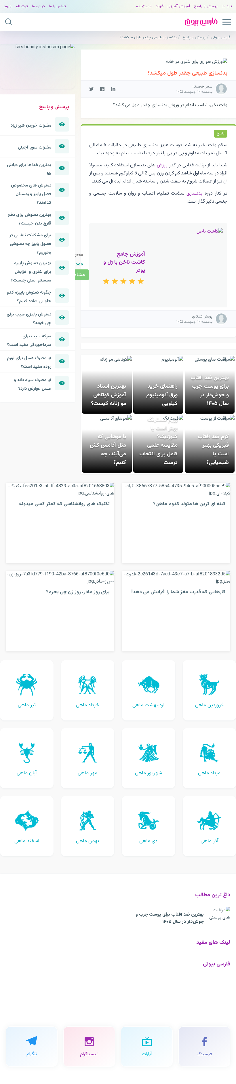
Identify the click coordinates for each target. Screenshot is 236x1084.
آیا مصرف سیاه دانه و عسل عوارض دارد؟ (32, 384)
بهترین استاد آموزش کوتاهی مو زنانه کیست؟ (108, 395)
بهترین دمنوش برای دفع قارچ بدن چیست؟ (29, 219)
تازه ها (227, 6)
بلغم (139, 6)
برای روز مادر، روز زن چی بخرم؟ (78, 592)
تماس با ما (57, 6)
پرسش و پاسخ (206, 6)
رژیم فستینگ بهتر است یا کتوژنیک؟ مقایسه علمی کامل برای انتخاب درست (158, 441)
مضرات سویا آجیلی (34, 147)
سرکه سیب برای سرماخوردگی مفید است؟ (29, 340)
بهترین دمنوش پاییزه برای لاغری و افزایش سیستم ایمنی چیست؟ (31, 272)
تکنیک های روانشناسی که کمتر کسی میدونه (64, 504)
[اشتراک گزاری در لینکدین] (113, 89)
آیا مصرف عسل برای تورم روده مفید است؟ (29, 362)
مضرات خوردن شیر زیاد (31, 125)
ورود (8, 6)
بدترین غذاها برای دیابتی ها (29, 169)
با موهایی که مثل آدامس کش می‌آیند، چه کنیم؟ (108, 449)
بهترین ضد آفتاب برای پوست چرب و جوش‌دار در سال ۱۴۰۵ (210, 390)
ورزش (162, 165)
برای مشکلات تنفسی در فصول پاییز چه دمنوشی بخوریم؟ (30, 244)
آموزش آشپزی (179, 6)
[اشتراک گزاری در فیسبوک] (102, 89)
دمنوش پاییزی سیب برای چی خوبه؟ (29, 318)
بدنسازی (194, 193)
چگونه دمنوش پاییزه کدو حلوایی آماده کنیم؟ (29, 297)
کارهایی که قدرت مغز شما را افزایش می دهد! (178, 592)
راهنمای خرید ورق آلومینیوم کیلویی (162, 395)
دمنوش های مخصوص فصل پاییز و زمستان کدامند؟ (31, 194)
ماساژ (147, 6)
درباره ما (38, 6)
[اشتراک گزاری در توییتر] (91, 89)
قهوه (159, 6)
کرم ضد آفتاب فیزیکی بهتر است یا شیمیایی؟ (213, 449)
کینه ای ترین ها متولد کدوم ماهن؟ (189, 504)
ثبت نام (22, 6)
